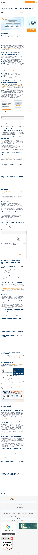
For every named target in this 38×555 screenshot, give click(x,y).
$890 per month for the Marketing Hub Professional (19, 251)
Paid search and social (19, 504)
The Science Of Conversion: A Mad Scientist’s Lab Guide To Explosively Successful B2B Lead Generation (19, 513)
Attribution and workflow (19, 507)
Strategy (21, 12)
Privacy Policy (24, 520)
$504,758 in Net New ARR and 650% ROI (16, 364)
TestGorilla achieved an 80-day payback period (12, 357)
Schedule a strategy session (17, 327)
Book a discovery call (17, 386)
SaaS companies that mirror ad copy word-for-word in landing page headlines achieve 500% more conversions (11, 289)
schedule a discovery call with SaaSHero (10, 48)
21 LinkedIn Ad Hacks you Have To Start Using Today (19, 516)
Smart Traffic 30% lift (14, 236)
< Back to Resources (4, 493)
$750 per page (7, 418)
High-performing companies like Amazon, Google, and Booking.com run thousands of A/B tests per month (13, 71)
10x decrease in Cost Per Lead (13, 377)
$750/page (19, 255)
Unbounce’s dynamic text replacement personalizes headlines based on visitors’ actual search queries (12, 158)
